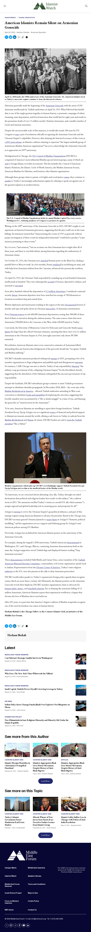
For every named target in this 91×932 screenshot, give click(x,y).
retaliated (57, 264)
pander (8, 180)
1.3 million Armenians (55, 291)
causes (66, 177)
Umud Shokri (21, 692)
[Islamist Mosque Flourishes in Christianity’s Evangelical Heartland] (17, 750)
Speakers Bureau (34, 876)
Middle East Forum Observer (16, 655)
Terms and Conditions (37, 884)
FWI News (8, 701)
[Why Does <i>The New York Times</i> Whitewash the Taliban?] (81, 674)
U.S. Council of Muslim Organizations (48, 156)
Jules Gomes (21, 710)
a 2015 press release (13, 142)
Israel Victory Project (13, 893)
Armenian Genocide (55, 105)
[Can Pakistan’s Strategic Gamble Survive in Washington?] (81, 659)
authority (9, 571)
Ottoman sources (16, 314)
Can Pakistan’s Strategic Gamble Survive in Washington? (28, 658)
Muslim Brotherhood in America (19, 391)
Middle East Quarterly (36, 868)
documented (70, 304)
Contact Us (32, 910)
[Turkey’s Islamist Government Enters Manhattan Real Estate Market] (17, 804)
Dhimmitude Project (13, 717)
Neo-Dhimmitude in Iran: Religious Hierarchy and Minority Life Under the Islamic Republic (36, 721)
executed (19, 285)
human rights (10, 588)
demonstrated (73, 542)
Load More (45, 781)
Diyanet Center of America (48, 567)
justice (20, 588)
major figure (52, 519)
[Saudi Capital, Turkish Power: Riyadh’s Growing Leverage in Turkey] (81, 690)
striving (17, 511)
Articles (64, 760)
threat (14, 295)
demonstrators (16, 559)
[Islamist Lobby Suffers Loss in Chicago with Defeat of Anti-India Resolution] (73, 804)
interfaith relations (36, 588)
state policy (51, 308)
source (53, 412)
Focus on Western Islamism (12, 902)
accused (51, 281)
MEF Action (9, 910)
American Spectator (38, 32)
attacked (44, 260)
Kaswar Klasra (21, 661)
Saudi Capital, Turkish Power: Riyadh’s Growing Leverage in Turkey (34, 689)
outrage (53, 358)
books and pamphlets (35, 395)
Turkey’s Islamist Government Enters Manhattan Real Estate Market (14, 821)
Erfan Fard (20, 726)
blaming (75, 366)
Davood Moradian (22, 676)
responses (79, 362)
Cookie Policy (33, 901)
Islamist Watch (10, 17)
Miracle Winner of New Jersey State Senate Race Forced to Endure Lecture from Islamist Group (44, 821)
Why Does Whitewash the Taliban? (29, 673)
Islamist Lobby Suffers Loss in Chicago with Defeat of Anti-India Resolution (73, 820)
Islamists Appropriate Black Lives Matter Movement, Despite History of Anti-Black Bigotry (44, 767)
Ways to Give (33, 893)
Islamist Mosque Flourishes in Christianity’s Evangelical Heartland (17, 765)
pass (17, 134)
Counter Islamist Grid (27, 17)
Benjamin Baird (76, 825)
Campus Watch (10, 868)
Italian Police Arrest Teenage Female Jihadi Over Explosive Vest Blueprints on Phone (37, 705)
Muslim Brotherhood (14, 420)
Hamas (30, 420)
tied (6, 163)
